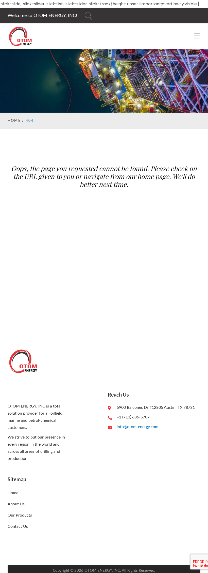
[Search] (88, 16)
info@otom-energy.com (137, 427)
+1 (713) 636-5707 (133, 417)
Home (14, 121)
